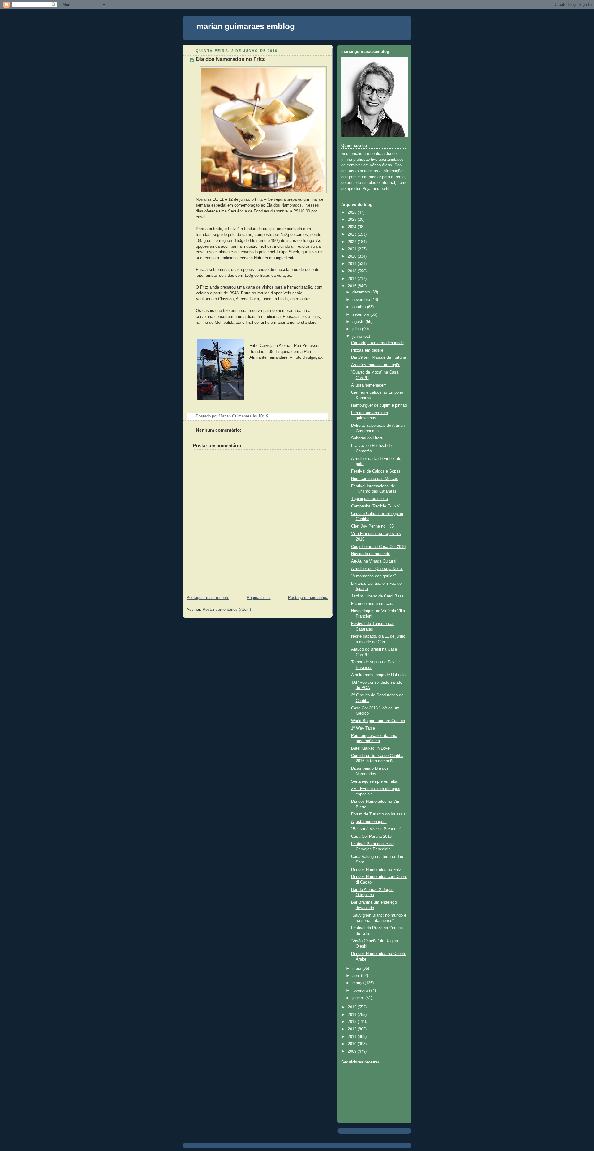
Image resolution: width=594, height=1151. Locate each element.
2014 (353, 1014)
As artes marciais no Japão (375, 365)
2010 (353, 1044)
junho (357, 336)
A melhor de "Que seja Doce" (377, 569)
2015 (353, 1007)
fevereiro (360, 990)
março (358, 983)
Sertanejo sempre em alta (374, 781)
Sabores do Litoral (367, 438)
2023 (353, 234)
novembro (361, 299)
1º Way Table (363, 728)
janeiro (358, 998)
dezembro (361, 292)
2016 (353, 286)
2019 (353, 264)
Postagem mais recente (208, 598)
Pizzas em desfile (367, 350)
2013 (353, 1022)
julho (357, 329)
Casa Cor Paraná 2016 (371, 836)
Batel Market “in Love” (371, 748)
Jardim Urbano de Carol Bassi (378, 596)
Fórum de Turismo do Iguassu (378, 814)
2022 (353, 242)
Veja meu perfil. (376, 188)
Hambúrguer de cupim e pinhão (379, 405)
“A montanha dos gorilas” (373, 576)
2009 (353, 1051)
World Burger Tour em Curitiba (378, 721)
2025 (353, 219)
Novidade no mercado (370, 554)
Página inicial (259, 598)
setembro (361, 314)
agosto (359, 321)
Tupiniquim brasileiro (369, 499)
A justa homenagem (369, 385)
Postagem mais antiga (308, 598)
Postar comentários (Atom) (227, 609)
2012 (353, 1029)
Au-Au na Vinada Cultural (373, 561)
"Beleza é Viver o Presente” (376, 829)
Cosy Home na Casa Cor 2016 (378, 547)
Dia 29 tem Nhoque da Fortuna (378, 357)
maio (357, 968)
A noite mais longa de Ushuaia (378, 675)
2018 (353, 271)
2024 (353, 227)
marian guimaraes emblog (245, 26)
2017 (353, 278)
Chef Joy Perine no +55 (372, 526)
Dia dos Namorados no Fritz (230, 59)
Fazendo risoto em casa (372, 603)
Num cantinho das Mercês (374, 479)
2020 (353, 256)
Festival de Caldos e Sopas (376, 471)
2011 (353, 1036)
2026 (353, 212)
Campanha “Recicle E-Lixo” (375, 506)
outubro (359, 307)
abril (356, 975)
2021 (353, 249)
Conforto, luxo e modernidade (377, 343)
